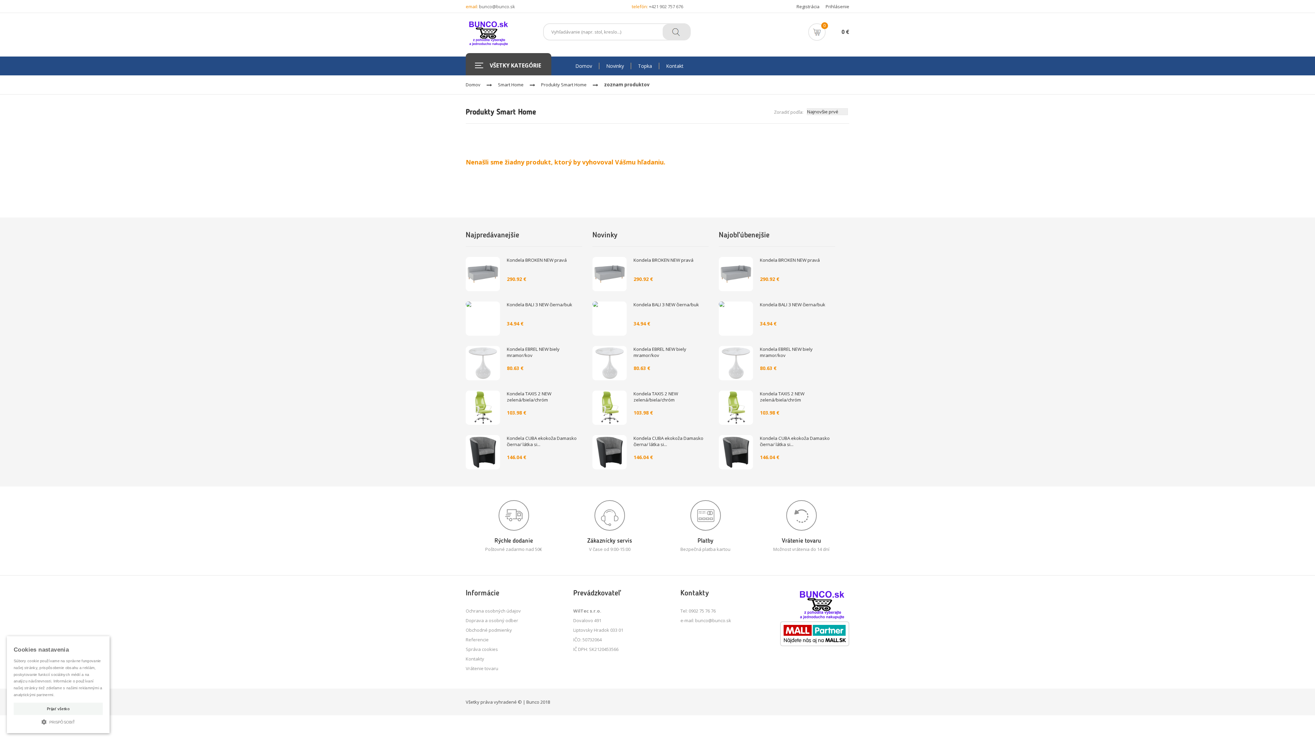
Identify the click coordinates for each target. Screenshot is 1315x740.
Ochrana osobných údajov (493, 611)
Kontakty (475, 659)
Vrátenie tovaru (482, 668)
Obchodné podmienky (489, 630)
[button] (58, 721)
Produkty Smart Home (564, 85)
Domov (473, 85)
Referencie (477, 640)
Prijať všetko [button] (58, 709)
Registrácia (808, 6)
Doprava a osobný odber (492, 620)
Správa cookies (482, 649)
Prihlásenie (837, 6)
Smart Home (511, 85)
